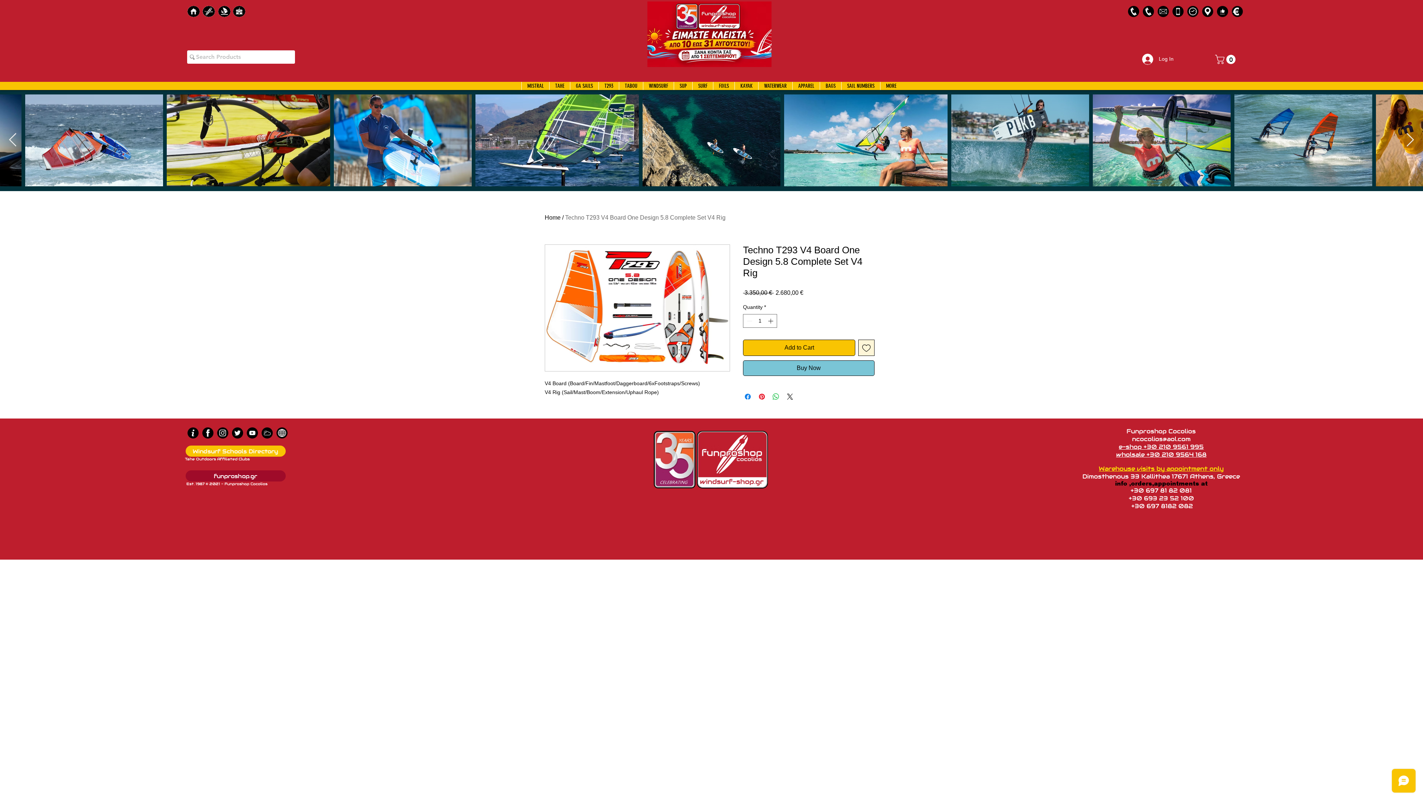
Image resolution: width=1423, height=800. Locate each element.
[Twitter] (237, 433)
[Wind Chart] (267, 433)
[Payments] (1237, 11)
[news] (282, 433)
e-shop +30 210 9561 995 (1161, 447)
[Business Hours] (1192, 11)
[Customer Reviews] (1222, 11)
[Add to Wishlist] (866, 348)
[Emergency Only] (1178, 11)
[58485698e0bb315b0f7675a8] (1163, 11)
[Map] (1207, 11)
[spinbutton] (760, 320)
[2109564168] (1148, 11)
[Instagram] (222, 433)
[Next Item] (1410, 140)
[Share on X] (790, 396)
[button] (1226, 59)
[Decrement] (748, 320)
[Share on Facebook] (747, 396)
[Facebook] (207, 433)
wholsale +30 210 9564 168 (1161, 455)
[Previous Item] (13, 140)
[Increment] (771, 320)
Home (553, 217)
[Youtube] (252, 433)
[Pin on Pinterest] (761, 396)
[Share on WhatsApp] (776, 396)
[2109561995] (1133, 11)
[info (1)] (193, 433)
